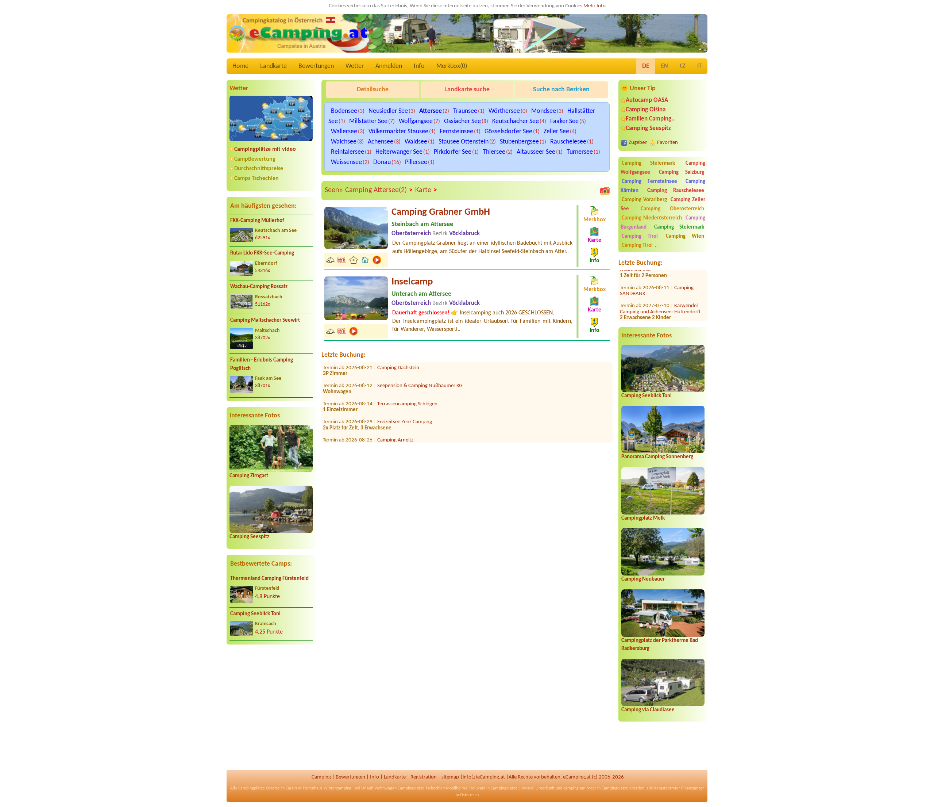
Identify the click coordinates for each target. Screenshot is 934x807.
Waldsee (416, 141)
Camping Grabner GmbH (440, 212)
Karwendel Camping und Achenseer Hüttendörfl (660, 293)
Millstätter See (368, 121)
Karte (426, 190)
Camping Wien (685, 236)
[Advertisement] (271, 707)
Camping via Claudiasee (648, 710)
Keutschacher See (515, 121)
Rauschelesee (568, 141)
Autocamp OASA (647, 100)
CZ (683, 66)
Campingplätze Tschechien (421, 788)
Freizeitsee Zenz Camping (404, 406)
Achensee (380, 141)
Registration (423, 777)
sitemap (450, 777)
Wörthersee (504, 111)
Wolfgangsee (416, 121)
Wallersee (344, 131)
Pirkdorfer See (452, 152)
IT (699, 66)
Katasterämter (667, 788)
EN (664, 66)
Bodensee (344, 111)
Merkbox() (451, 66)
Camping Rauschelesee (676, 191)
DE (645, 66)
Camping (321, 777)
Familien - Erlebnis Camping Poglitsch (261, 364)
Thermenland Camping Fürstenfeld (269, 578)
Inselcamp (412, 282)
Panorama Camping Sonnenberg (657, 457)
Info (419, 66)
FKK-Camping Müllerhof (257, 220)
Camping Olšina (645, 110)
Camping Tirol (640, 236)
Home (240, 66)
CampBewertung (254, 159)
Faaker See (564, 121)
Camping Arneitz (395, 424)
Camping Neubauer (643, 579)
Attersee (430, 111)
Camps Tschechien (256, 178)
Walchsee (343, 141)
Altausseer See (536, 152)
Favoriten (667, 142)
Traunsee (465, 111)
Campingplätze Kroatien (623, 788)
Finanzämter (692, 788)
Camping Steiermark (648, 163)
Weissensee (346, 162)
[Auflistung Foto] (604, 191)
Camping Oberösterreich (672, 209)
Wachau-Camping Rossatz (258, 287)
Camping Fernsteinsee (649, 181)
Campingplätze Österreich (261, 788)
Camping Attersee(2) (379, 190)
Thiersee (494, 152)
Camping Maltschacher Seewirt (265, 320)
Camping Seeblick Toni (255, 614)
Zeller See (556, 131)
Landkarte (273, 66)
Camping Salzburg (681, 172)
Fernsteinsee (456, 131)
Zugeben (638, 142)
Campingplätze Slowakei (512, 788)
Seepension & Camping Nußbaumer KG (419, 369)
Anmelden (388, 66)
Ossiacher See (462, 121)
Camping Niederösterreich (652, 218)
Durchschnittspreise (258, 169)
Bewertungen (316, 66)
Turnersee (580, 152)
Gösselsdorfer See (508, 131)
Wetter (355, 66)
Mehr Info (594, 6)
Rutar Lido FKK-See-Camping (262, 253)
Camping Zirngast (248, 476)
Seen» (334, 190)
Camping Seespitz (249, 537)
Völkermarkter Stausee (398, 131)
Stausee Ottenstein (464, 141)
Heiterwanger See (398, 152)
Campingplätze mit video (265, 149)
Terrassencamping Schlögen (407, 387)
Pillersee (416, 162)
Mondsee (543, 111)
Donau (382, 162)
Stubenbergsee (519, 141)
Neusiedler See (388, 111)
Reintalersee (347, 152)
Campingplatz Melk (643, 518)
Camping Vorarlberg (644, 200)
